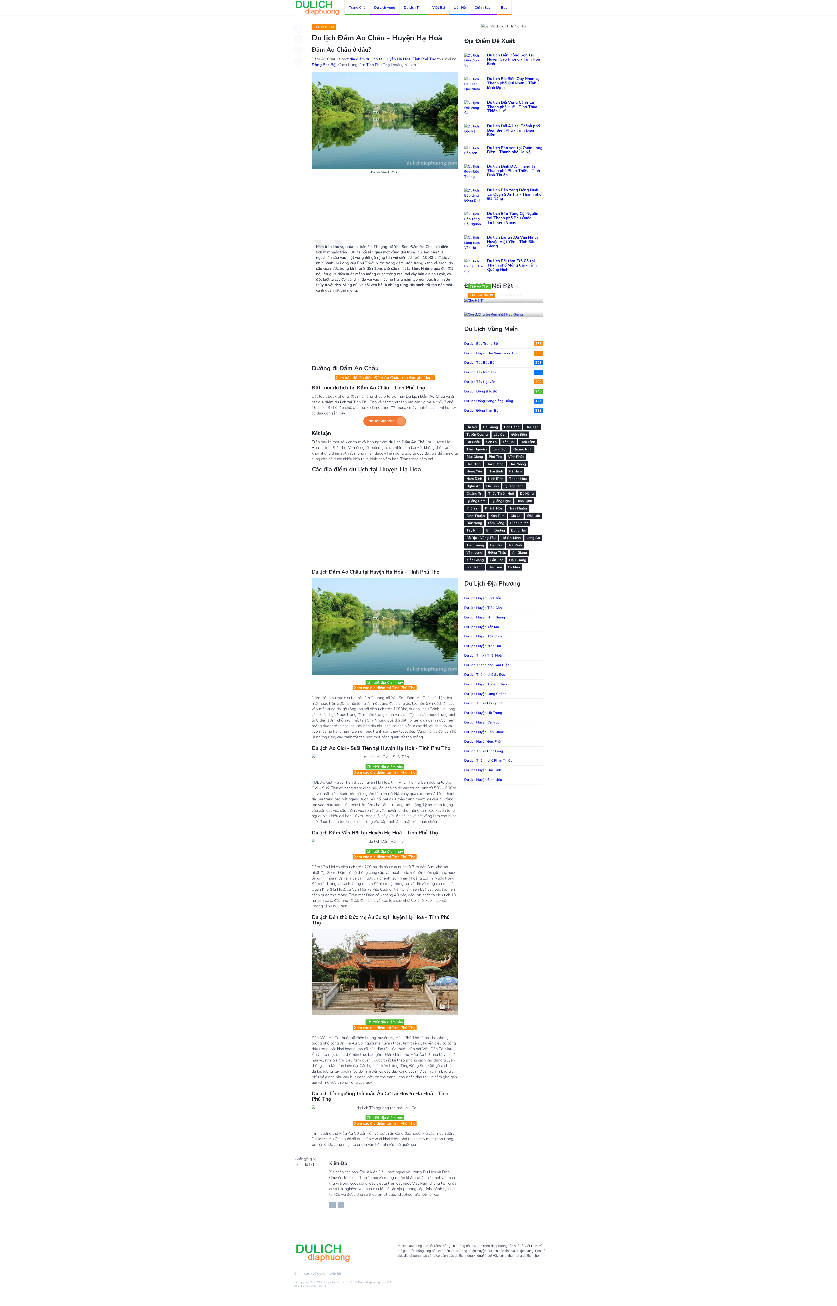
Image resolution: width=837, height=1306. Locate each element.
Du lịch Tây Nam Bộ (503, 372)
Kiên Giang (475, 560)
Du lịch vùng (384, 7)
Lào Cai (499, 434)
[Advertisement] (385, 209)
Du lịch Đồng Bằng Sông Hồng (503, 401)
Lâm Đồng (496, 523)
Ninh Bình (495, 478)
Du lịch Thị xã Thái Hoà (483, 655)
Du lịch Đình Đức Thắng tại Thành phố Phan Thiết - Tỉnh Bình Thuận (513, 171)
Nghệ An (473, 486)
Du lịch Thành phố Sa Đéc (484, 674)
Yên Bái (509, 442)
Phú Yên (472, 508)
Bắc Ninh (473, 464)
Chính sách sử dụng (309, 1273)
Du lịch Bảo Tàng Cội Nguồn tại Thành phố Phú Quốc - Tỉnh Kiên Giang (512, 218)
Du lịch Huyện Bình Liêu (483, 779)
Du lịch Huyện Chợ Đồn (482, 598)
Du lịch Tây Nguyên (503, 381)
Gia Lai (515, 515)
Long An (533, 537)
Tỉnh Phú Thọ (324, 27)
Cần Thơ (496, 560)
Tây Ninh (473, 530)
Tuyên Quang (477, 434)
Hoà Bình (528, 442)
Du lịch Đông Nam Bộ (503, 410)
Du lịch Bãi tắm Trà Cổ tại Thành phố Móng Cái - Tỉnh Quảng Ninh (512, 265)
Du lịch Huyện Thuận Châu (485, 684)
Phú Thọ (495, 456)
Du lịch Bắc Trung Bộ (503, 343)
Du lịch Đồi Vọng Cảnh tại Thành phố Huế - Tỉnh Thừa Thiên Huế (512, 107)
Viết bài (438, 7)
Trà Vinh (515, 545)
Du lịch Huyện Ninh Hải (482, 646)
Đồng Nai (518, 530)
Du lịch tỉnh (414, 7)
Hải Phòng (517, 464)
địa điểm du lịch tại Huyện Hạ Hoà (380, 59)
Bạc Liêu (495, 567)
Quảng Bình (514, 486)
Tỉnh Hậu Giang (481, 295)
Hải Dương (495, 464)
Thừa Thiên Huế (501, 493)
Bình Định (524, 501)
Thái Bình (495, 471)
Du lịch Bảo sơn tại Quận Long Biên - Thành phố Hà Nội (515, 150)
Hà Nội (471, 427)
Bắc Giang (474, 456)
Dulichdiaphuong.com (372, 1282)
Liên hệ (460, 7)
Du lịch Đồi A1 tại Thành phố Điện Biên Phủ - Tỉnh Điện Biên (513, 130)
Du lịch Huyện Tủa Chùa (483, 636)
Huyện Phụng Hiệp (511, 295)
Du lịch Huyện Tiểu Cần (483, 607)
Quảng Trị (474, 493)
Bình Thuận (475, 515)
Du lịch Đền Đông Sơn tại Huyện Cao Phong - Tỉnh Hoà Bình (513, 59)
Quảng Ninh (522, 449)
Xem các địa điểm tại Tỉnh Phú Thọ (384, 687)
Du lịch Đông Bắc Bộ (503, 391)
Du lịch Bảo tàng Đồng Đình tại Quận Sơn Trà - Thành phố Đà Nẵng (514, 194)
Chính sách (483, 7)
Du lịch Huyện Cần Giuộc (484, 732)
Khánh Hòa (494, 508)
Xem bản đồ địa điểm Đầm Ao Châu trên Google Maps (385, 377)
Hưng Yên (474, 471)
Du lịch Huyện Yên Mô (481, 627)
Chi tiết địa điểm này (385, 682)
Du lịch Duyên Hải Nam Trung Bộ (503, 353)
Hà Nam (515, 471)
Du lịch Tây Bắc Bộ (503, 362)
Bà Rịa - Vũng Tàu (481, 537)
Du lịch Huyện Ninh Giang (484, 617)
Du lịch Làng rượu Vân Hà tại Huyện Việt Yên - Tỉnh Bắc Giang (513, 242)
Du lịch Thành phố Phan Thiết (488, 760)
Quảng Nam (476, 501)
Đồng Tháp (497, 552)
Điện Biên (519, 434)
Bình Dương (495, 530)
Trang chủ (357, 7)
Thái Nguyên (476, 449)
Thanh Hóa (518, 478)
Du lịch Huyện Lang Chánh (485, 693)
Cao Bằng (512, 427)
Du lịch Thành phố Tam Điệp (486, 665)
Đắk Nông (474, 523)
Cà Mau (514, 567)
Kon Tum (498, 515)
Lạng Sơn (500, 449)
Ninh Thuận (518, 508)
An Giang (519, 552)
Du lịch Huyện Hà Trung (483, 712)
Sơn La (491, 442)
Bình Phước (519, 523)
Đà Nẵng (527, 493)
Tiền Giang (475, 545)
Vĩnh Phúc (516, 456)
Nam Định (474, 478)
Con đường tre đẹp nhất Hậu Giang (499, 307)
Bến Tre (496, 545)
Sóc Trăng (474, 567)
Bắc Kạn (532, 427)
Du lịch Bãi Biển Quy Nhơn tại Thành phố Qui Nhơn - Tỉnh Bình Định (513, 83)
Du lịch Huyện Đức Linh (482, 770)
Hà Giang (490, 427)
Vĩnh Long (474, 552)
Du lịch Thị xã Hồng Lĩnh (483, 703)
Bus (504, 7)
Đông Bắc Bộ (323, 64)
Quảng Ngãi (501, 501)
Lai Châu (473, 442)
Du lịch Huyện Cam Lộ (481, 722)
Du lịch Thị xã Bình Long (483, 751)
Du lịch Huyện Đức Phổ (482, 741)
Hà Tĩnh (492, 486)
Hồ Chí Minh (511, 537)
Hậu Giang (517, 560)
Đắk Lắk (533, 515)
